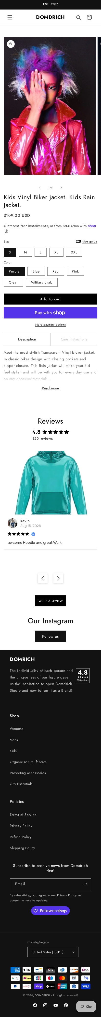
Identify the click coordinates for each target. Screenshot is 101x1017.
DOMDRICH (42, 995)
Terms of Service (23, 814)
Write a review (50, 601)
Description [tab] (27, 339)
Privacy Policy (21, 825)
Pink (75, 271)
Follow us (50, 636)
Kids (13, 750)
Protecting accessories (28, 772)
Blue (36, 271)
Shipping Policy (22, 847)
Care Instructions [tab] (74, 339)
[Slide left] (39, 187)
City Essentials (21, 783)
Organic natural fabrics (28, 761)
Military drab (41, 282)
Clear (13, 282)
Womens (17, 728)
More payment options (50, 324)
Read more (50, 388)
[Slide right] (61, 187)
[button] (9, 17)
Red (55, 271)
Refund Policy (21, 836)
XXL (74, 252)
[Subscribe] (85, 884)
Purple (14, 271)
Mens (14, 739)
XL (56, 252)
